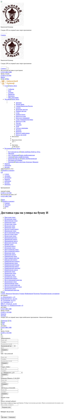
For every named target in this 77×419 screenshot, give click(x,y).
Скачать (3, 35)
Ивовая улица (9, 244)
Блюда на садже (21, 116)
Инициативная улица (11, 283)
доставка (7, 176)
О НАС (7, 174)
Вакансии (11, 94)
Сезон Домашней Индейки (24, 119)
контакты (8, 184)
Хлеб (17, 126)
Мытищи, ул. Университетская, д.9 (12, 305)
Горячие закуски (21, 111)
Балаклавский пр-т (22, 158)
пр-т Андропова (21, 155)
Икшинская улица (10, 273)
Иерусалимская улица (11, 249)
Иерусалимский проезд (12, 251)
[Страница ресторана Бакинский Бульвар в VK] (3, 79)
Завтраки (19, 102)
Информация (29, 293)
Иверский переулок (11, 243)
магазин (7, 167)
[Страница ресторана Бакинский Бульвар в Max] (7, 79)
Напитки (19, 131)
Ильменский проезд (11, 278)
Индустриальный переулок (13, 280)
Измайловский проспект (12, 268)
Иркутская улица (10, 217)
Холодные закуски (22, 109)
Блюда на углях (21, 121)
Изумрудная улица (10, 224)
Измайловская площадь (12, 261)
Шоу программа (13, 97)
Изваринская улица (11, 256)
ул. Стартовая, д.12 (7, 302)
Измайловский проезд (12, 266)
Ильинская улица (10, 222)
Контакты (11, 96)
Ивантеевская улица (11, 221)
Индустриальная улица (12, 232)
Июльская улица (10, 226)
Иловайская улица (10, 276)
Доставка (7, 99)
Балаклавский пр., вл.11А (9, 298)
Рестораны (8, 148)
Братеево (23, 162)
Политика (36, 293)
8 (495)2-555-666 (6, 75)
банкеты (7, 163)
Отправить (5, 363)
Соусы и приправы (22, 128)
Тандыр (18, 123)
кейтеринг (8, 165)
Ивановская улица (10, 231)
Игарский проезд (10, 246)
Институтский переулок (12, 285)
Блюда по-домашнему (23, 118)
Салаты (18, 108)
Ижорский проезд (10, 254)
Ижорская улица (10, 253)
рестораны (8, 177)
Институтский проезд (11, 229)
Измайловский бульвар (12, 265)
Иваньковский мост (11, 237)
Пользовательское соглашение (50, 293)
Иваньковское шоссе (11, 241)
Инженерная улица (11, 282)
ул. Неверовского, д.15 (8, 297)
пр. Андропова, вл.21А (8, 300)
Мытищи (11, 153)
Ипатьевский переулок (12, 290)
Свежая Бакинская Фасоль (24, 106)
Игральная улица (10, 248)
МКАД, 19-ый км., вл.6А (9, 304)
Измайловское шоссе (11, 270)
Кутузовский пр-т (24, 152)
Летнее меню (20, 104)
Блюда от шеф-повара (23, 133)
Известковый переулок (12, 258)
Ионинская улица (10, 288)
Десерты (18, 130)
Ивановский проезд (11, 239)
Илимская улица (10, 275)
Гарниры (19, 124)
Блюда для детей (21, 135)
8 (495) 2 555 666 (6, 193)
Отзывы (10, 92)
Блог (9, 91)
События (11, 89)
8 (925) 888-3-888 (6, 72)
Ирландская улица (10, 236)
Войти (3, 77)
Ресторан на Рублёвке (15, 160)
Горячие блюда (20, 114)
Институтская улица (11, 234)
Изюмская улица (10, 271)
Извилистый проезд (11, 259)
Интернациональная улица (13, 287)
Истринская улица (10, 219)
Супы (17, 113)
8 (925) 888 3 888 (6, 196)
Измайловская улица (11, 263)
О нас (6, 86)
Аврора (18, 157)
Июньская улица (10, 227)
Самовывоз (12, 417)
